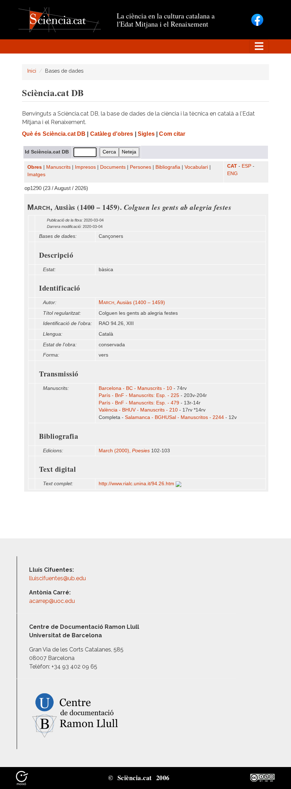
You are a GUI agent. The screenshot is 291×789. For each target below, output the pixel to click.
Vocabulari (196, 167)
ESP (246, 166)
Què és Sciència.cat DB (54, 134)
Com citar (172, 134)
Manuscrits (58, 167)
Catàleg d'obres (111, 134)
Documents (113, 167)
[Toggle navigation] (259, 46)
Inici (31, 71)
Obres (34, 167)
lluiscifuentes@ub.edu (58, 578)
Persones (140, 167)
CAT (232, 166)
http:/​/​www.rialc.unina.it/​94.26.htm (137, 483)
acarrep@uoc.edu (52, 601)
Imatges (36, 174)
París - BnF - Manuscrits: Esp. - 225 (139, 395)
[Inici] (60, 19)
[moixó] (22, 777)
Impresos (85, 167)
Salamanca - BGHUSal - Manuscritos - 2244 (174, 417)
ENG (232, 173)
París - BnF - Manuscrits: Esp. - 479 (139, 402)
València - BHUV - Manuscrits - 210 (138, 410)
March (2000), (124, 450)
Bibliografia (167, 167)
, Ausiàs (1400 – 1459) (132, 302)
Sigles (146, 134)
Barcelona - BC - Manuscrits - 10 (135, 388)
